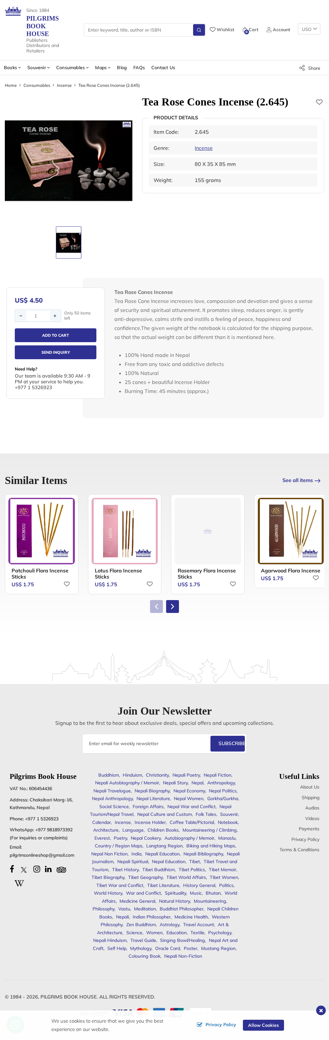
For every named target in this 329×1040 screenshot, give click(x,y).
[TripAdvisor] (61, 869)
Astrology (169, 924)
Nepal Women (188, 798)
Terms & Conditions (299, 850)
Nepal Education (168, 861)
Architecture (106, 830)
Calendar (101, 822)
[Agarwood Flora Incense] (291, 531)
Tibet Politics (192, 869)
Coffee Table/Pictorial (192, 822)
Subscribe (231, 743)
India (136, 854)
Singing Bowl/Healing (182, 940)
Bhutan (213, 893)
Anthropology (221, 783)
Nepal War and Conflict (191, 806)
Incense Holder (150, 822)
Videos (312, 818)
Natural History (174, 901)
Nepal (197, 783)
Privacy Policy (305, 839)
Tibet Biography (108, 877)
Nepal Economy (189, 791)
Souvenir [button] (36, 67)
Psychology (219, 932)
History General (199, 885)
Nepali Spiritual (132, 861)
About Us (309, 787)
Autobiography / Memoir (189, 838)
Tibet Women (224, 877)
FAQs (139, 67)
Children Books (163, 830)
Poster (190, 948)
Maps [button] (101, 67)
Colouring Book (144, 956)
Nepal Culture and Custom (164, 814)
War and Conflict (143, 893)
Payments (309, 829)
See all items (297, 480)
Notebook (228, 822)
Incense (64, 85)
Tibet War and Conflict (119, 885)
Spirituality (175, 893)
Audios (312, 808)
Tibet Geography (145, 877)
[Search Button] (199, 30)
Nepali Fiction (217, 775)
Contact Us (163, 67)
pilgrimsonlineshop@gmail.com (42, 855)
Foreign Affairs (148, 806)
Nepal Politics (222, 791)
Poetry (120, 838)
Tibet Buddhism (158, 869)
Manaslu (227, 838)
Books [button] (10, 67)
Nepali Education (162, 854)
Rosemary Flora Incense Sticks (207, 573)
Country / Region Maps (118, 846)
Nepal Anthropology (112, 798)
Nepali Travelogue (112, 791)
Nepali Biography (152, 791)
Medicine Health (191, 917)
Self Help (116, 948)
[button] (172, 606)
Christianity (157, 775)
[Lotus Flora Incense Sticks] (125, 531)
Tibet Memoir (222, 869)
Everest (102, 838)
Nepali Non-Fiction (183, 956)
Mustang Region (218, 948)
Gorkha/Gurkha (222, 798)
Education (176, 932)
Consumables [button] (70, 67)
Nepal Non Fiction (109, 854)
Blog (122, 67)
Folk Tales (206, 814)
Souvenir (229, 814)
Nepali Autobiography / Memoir (127, 783)
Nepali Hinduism (110, 940)
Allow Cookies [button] (263, 1025)
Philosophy (103, 909)
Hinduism (132, 775)
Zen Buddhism (141, 924)
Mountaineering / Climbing (209, 830)
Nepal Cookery (146, 838)
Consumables (36, 85)
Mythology (140, 948)
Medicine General (137, 901)
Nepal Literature (153, 798)
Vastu (124, 909)
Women (154, 932)
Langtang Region (164, 846)
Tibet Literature (163, 885)
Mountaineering (210, 901)
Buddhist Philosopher (181, 909)
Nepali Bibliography (203, 854)
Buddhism (108, 775)
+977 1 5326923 (41, 819)
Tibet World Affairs (186, 877)
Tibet (194, 861)
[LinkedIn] (48, 869)
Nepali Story (175, 783)
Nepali (122, 917)
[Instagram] (36, 869)
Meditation (145, 909)
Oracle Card (167, 948)
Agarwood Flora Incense (290, 570)
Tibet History (125, 869)
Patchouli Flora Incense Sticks (40, 573)
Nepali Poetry (186, 775)
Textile (197, 932)
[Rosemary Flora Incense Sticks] (207, 531)
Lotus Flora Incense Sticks (118, 573)
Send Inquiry (55, 352)
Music (196, 893)
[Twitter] (24, 869)
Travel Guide (143, 940)
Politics (226, 885)
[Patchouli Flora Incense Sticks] (41, 531)
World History (108, 893)
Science (134, 932)
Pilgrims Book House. (69, 997)
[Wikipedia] (19, 882)
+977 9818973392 (54, 830)
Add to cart (55, 335)
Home (11, 85)
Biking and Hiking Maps (210, 846)
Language (133, 830)
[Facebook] (12, 869)
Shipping (310, 797)
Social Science (114, 806)
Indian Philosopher (152, 917)
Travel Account (198, 924)
